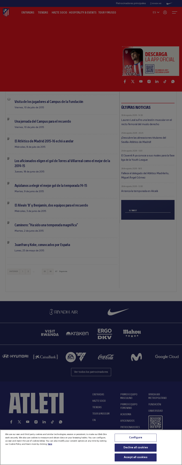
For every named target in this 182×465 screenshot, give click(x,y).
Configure (135, 437)
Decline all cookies (135, 447)
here (50, 444)
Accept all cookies (135, 457)
